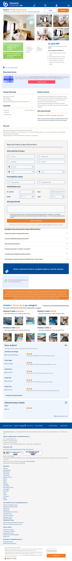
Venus (5, 480)
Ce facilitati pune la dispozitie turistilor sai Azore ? (18, 254)
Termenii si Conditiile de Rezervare (45, 224)
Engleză (16, 425)
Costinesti (6, 475)
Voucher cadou (7, 518)
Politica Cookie (37, 553)
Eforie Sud (6, 473)
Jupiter (5, 479)
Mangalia (5, 484)
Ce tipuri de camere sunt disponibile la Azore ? (17, 233)
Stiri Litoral (6, 508)
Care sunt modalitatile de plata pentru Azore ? (17, 238)
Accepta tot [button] (56, 555)
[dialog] (36, 553)
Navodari (5, 491)
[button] (4, 321)
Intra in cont (42, 82)
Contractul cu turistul (58, 224)
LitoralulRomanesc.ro (9, 432)
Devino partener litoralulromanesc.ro (13, 522)
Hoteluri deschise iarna (9, 543)
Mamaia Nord (7, 470)
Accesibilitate (39, 425)
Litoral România (53, 425)
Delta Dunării (63, 425)
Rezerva (63, 10)
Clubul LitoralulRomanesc (10, 505)
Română (22, 425)
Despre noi (6, 536)
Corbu (5, 494)
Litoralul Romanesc (16, 11)
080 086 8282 (30, 461)
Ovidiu (5, 499)
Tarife (50, 10)
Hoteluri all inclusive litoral (10, 512)
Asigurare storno (8, 517)
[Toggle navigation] (68, 5)
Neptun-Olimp (7, 477)
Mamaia (5, 468)
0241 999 (22, 463)
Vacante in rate (7, 513)
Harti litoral (6, 510)
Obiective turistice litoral (10, 506)
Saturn (5, 482)
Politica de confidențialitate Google (13, 555)
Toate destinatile (8, 541)
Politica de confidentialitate (11, 534)
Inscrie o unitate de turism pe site (12, 524)
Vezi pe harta (13, 67)
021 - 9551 (11, 456)
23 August (6, 496)
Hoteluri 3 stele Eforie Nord (14, 395)
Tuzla (4, 492)
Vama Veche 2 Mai (8, 487)
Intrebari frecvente (8, 533)
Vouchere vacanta (8, 515)
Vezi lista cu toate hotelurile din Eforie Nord (56, 305)
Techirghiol (6, 489)
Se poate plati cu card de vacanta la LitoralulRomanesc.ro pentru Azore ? (24, 259)
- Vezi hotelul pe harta (33, 11)
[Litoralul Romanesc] (12, 4)
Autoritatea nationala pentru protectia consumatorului (18, 449)
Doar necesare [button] (51, 551)
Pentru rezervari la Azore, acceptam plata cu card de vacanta (14, 55)
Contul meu (30, 425)
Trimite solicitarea (36, 221)
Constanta (6, 486)
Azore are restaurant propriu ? (12, 243)
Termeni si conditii (8, 529)
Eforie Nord (7, 11)
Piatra (4, 498)
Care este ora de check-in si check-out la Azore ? (18, 249)
